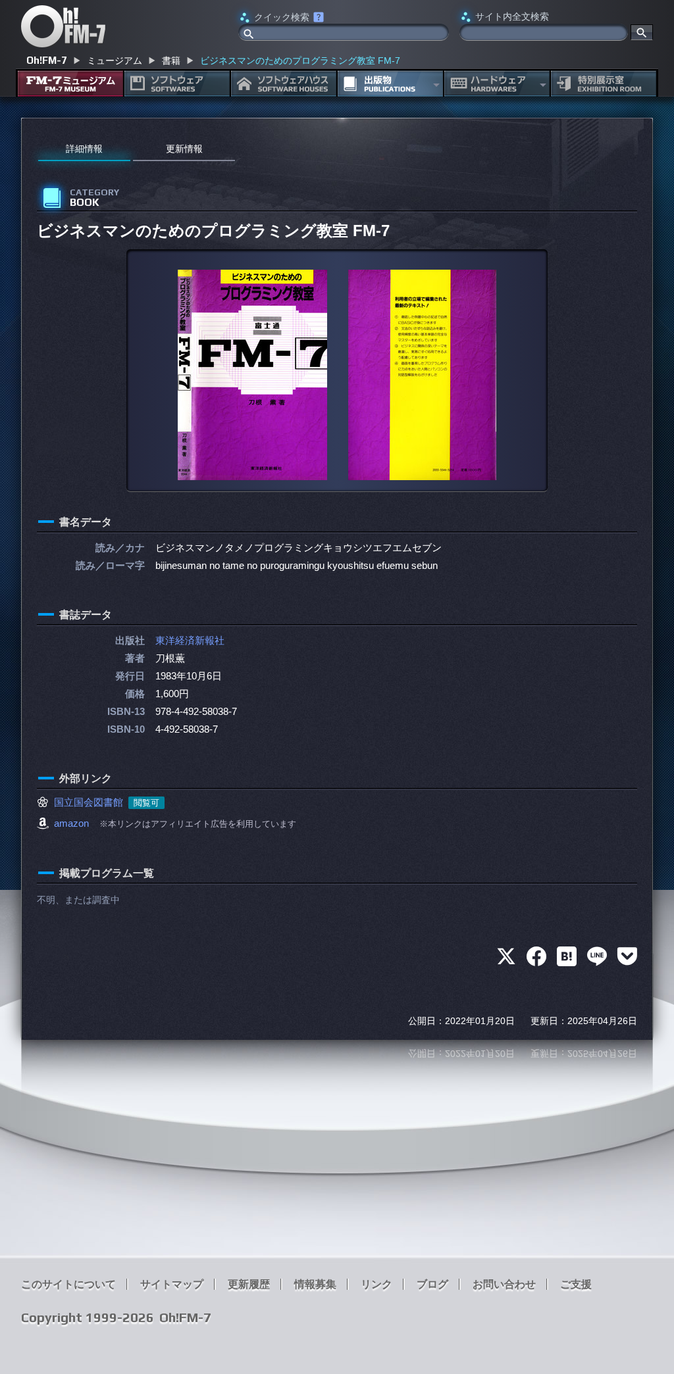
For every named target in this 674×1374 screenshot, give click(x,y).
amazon (71, 823)
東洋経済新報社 (189, 640)
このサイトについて (68, 1284)
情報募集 (315, 1284)
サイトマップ (171, 1284)
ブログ (432, 1284)
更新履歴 (249, 1284)
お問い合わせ (504, 1284)
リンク (376, 1284)
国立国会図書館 (88, 802)
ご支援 (576, 1284)
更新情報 (184, 148)
